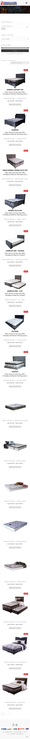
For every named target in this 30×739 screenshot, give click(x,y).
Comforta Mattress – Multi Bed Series (15, 622)
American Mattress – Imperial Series (15, 219)
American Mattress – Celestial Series (15, 380)
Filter (15, 50)
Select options (15, 104)
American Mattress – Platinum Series (15, 340)
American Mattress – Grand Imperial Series (15, 179)
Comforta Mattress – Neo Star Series (15, 662)
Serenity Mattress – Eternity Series (15, 501)
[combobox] (15, 39)
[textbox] (15, 39)
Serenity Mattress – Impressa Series (15, 461)
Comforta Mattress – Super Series (15, 702)
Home (3, 9)
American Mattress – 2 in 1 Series (15, 300)
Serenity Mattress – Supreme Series (15, 581)
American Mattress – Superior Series (15, 138)
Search (3, 28)
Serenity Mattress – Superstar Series (15, 541)
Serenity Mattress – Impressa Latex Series (15, 420)
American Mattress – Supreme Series (15, 98)
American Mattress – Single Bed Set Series (15, 259)
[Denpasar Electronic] (5, 3)
